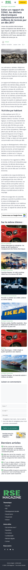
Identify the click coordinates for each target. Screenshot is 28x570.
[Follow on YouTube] (10, 549)
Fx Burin (7, 42)
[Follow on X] (7, 549)
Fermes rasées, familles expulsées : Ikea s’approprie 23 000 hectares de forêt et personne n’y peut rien (14, 324)
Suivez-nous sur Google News (12, 215)
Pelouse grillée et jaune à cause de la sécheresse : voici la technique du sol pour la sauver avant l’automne (14, 471)
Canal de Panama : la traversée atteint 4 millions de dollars (13, 376)
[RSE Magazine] (8, 2)
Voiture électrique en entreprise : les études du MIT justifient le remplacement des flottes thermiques (13, 247)
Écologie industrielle (8, 6)
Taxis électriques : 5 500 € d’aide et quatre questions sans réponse (12, 351)
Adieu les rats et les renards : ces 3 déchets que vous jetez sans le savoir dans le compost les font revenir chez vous (13, 456)
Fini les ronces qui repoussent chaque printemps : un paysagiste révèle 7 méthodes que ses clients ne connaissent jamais (13, 449)
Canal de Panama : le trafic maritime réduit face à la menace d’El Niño (12, 273)
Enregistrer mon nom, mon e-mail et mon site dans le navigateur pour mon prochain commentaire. (15, 421)
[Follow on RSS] (13, 549)
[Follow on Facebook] (5, 549)
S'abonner (23, 2)
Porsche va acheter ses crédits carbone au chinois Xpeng (13, 298)
